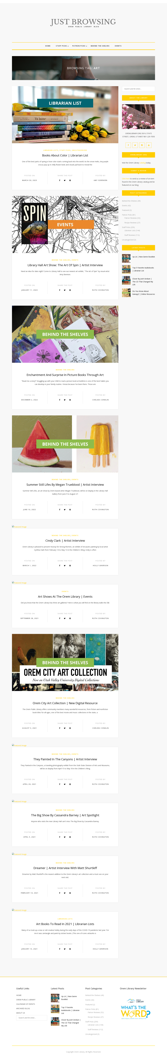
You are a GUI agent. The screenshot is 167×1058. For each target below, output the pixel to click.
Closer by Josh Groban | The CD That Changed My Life (142, 282)
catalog (142, 163)
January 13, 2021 (29, 949)
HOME (18, 995)
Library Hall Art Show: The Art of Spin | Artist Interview (65, 265)
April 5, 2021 (29, 837)
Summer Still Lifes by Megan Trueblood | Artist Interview (65, 484)
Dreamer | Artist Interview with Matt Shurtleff (65, 868)
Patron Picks (78, 46)
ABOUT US (20, 1013)
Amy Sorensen (100, 180)
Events (118, 46)
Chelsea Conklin (100, 400)
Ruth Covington (100, 290)
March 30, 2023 (29, 180)
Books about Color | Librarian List (65, 155)
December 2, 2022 (29, 400)
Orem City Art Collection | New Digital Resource (65, 703)
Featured (125, 210)
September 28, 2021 (29, 618)
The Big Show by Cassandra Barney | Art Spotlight (65, 815)
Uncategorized (79, 150)
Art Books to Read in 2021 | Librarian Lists (65, 924)
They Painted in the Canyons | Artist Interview (65, 759)
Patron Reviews (130, 218)
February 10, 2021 (29, 893)
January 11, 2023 (29, 290)
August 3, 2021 (29, 728)
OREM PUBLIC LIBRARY (25, 999)
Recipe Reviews (130, 222)
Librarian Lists (50, 150)
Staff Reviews (129, 235)
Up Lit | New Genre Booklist (143, 257)
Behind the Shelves (100, 46)
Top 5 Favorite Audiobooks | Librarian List (70, 1010)
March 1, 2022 (29, 566)
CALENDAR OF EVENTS (25, 1004)
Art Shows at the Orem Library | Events (65, 596)
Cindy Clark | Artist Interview (65, 540)
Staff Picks (61, 46)
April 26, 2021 (29, 784)
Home (47, 46)
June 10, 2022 (29, 510)
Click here (126, 178)
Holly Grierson (100, 566)
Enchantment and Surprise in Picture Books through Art (65, 375)
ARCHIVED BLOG (23, 1008)
